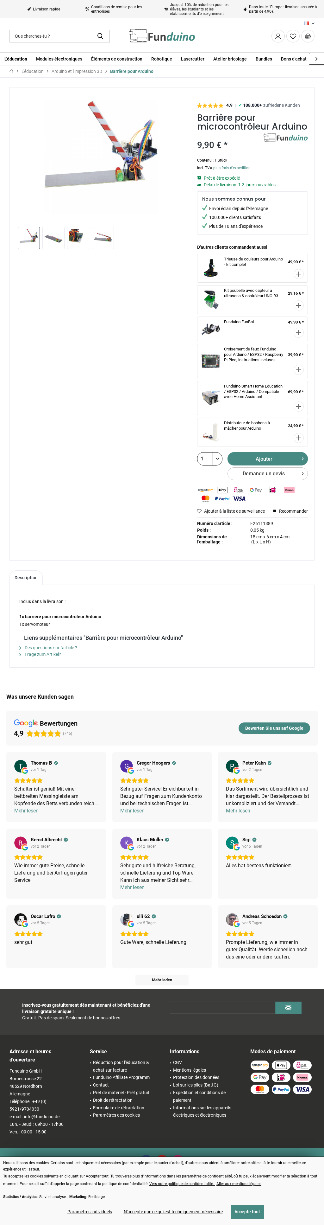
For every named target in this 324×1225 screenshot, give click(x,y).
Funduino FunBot (239, 321)
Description (26, 577)
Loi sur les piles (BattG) (195, 1084)
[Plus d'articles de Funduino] (286, 144)
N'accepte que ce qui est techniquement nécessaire (173, 1211)
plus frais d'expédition (232, 168)
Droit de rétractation (113, 1100)
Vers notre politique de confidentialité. (182, 1184)
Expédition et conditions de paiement (199, 1096)
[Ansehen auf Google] (20, 766)
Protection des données (196, 1077)
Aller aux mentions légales (238, 1184)
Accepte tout (247, 1211)
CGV (177, 1062)
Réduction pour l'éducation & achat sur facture (121, 1066)
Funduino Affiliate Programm (121, 1077)
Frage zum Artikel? (42, 654)
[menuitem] (308, 36)
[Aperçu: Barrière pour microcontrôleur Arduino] (29, 238)
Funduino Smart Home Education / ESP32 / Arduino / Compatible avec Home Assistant (253, 391)
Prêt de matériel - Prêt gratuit (121, 1092)
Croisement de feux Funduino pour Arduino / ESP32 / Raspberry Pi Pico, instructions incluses (253, 354)
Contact (101, 1084)
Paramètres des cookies (116, 1115)
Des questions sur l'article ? (50, 647)
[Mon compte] (278, 36)
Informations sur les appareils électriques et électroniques (202, 1111)
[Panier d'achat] (308, 36)
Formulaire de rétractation (118, 1107)
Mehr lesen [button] (26, 811)
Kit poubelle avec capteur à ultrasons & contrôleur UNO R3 (251, 293)
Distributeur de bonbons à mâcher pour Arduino (247, 425)
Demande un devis (264, 474)
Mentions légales (189, 1070)
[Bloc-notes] (293, 36)
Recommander (293, 511)
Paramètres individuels (89, 1211)
